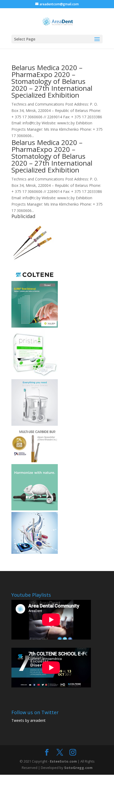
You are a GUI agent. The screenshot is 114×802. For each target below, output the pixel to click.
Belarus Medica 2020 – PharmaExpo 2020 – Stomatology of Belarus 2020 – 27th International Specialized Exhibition (51, 81)
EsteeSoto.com (64, 761)
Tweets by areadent (28, 720)
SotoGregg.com (78, 767)
